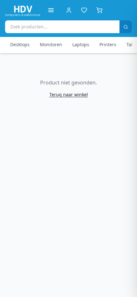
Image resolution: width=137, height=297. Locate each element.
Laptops (80, 44)
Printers (107, 44)
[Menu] (51, 10)
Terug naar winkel (68, 94)
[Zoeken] (125, 26)
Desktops (20, 44)
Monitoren (51, 44)
